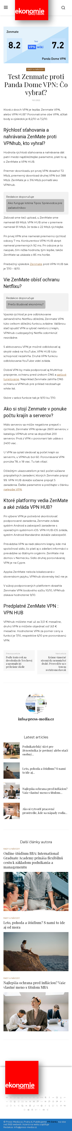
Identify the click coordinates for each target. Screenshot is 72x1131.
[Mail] (30, 1101)
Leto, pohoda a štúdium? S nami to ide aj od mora (34, 924)
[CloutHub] (14, 1097)
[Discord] (34, 1097)
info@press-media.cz (36, 718)
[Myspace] (41, 1101)
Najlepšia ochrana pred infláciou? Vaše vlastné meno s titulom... (44, 790)
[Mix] (37, 1101)
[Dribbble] (37, 1097)
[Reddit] (7, 1106)
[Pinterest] (64, 1101)
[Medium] (34, 1101)
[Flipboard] (57, 1097)
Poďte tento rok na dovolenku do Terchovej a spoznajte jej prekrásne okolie (19, 662)
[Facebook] (49, 1097)
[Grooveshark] (14, 1101)
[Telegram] (41, 1106)
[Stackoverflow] (34, 1106)
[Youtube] (43, 1110)
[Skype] (22, 1106)
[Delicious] (22, 1097)
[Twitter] (57, 1106)
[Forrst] (61, 1097)
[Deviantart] (26, 1097)
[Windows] (28, 1110)
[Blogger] (11, 1097)
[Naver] (45, 1101)
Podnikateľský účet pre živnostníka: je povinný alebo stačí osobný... (45, 750)
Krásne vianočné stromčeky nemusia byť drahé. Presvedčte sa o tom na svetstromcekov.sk (53, 664)
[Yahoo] (36, 1110)
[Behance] (7, 1097)
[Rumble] (11, 1106)
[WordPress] (32, 1110)
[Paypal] (61, 1101)
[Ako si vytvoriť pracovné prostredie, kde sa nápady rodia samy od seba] (11, 811)
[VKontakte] (64, 1106)
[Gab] (64, 1097)
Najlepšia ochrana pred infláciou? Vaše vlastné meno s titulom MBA (34, 985)
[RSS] (14, 1106)
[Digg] (30, 1097)
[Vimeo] (61, 1106)
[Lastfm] (22, 1101)
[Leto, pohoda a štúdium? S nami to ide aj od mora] (11, 770)
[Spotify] (30, 1106)
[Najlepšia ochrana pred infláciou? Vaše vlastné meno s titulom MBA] (11, 791)
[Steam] (37, 1106)
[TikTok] (45, 1106)
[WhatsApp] (24, 1110)
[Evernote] (45, 1097)
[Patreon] (57, 1101)
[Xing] (47, 1110)
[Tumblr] (49, 1106)
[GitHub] (11, 1101)
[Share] (18, 1106)
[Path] (53, 1101)
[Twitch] (53, 1106)
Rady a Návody (35, 69)
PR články (52, 1121)
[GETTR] (7, 1101)
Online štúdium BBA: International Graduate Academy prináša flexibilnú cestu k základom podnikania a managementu (33, 860)
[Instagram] (18, 1101)
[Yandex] (40, 1110)
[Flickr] (53, 1097)
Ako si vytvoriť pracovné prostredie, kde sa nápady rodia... (44, 811)
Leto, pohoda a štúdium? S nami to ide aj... (44, 770)
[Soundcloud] (26, 1106)
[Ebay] (41, 1097)
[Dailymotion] (18, 1097)
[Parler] (49, 1101)
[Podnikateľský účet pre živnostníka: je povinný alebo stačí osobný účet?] (11, 750)
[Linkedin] (26, 1101)
